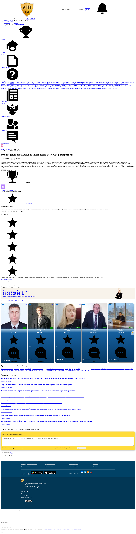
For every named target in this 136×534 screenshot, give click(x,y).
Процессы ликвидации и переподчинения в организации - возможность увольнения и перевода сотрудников (38, 391)
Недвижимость (118, 85)
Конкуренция (124, 84)
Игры (65, 84)
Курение (52, 85)
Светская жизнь (106, 86)
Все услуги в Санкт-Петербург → (10, 371)
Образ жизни (24, 86)
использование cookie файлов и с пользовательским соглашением (63, 529)
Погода (52, 86)
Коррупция (23, 85)
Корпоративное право (14, 85)
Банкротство (64, 82)
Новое (7, 23)
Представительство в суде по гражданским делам (15, 369)
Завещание (30, 84)
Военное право (83, 82)
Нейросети (125, 85)
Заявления (51, 84)
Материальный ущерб (61, 85)
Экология (91, 88)
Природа (83, 86)
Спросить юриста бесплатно (88, 9)
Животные (20, 84)
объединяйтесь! (49, 15)
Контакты (95, 464)
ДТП (11, 84)
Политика (57, 86)
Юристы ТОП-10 (8, 20)
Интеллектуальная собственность (98, 84)
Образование (31, 86)
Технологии (47, 88)
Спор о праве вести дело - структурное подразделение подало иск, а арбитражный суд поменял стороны (36, 384)
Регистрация (25, 300)
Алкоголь (38, 82)
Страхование (24, 88)
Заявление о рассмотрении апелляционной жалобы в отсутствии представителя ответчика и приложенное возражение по (42, 397)
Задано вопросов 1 (6, 149)
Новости (12, 86)
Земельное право (58, 84)
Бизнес (70, 82)
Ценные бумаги (79, 88)
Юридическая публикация (111, 88)
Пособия (62, 86)
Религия (100, 86)
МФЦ (101, 85)
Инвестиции (85, 84)
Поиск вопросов (49, 466)
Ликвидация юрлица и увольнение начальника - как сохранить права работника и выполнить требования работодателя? (43, 378)
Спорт (19, 88)
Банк (59, 82)
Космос (28, 85)
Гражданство (113, 82)
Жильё (25, 84)
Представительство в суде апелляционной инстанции (61, 370)
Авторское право (25, 82)
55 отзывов (28, 203)
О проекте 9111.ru (73, 466)
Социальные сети (12, 88)
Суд (38, 88)
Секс (115, 86)
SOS (5, 25)
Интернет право (111, 84)
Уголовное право (64, 88)
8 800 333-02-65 (60, 448)
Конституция (4, 85)
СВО (112, 86)
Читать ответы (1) (11, 170)
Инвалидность (78, 84)
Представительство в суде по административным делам (34, 369)
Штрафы (86, 88)
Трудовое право (55, 88)
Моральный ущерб (94, 85)
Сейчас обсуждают (9, 21)
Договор (122, 82)
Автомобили (4, 82)
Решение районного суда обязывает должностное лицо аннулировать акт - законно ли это (31, 403)
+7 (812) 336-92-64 (25, 495)
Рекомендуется (5, 183)
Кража (32, 85)
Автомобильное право (14, 82)
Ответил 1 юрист (5, 393)
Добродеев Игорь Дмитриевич (9, 190)
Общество (38, 86)
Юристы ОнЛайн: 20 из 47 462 (9, 300)
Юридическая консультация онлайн (47, 16)
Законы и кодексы (73, 464)
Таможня (41, 88)
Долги (126, 82)
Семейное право (121, 86)
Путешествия (90, 86)
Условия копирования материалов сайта (34, 489)
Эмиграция (97, 88)
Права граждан (69, 86)
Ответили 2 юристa (6, 406)
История (118, 84)
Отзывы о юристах (25, 466)
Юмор (102, 88)
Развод (96, 86)
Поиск (20, 300)
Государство (106, 82)
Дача (118, 82)
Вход (115, 9)
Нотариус (18, 86)
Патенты (47, 86)
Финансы (72, 88)
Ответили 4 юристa (6, 381)
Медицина (70, 85)
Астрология (54, 82)
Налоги (105, 85)
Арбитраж (44, 82)
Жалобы (14, 84)
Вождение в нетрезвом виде (95, 82)
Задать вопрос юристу (7, 279)
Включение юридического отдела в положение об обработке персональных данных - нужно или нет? (35, 415)
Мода (87, 85)
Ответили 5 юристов (6, 412)
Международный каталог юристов (29, 464)
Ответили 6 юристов (6, 387)
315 (12, 453)
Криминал (42, 85)
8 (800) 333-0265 (30, 19)
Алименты (33, 82)
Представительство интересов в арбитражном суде (118, 369)
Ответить (3, 170)
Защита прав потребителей (40, 84)
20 (10, 452)
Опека (43, 86)
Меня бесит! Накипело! (79, 85)
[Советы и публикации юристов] (27, 9)
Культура (47, 85)
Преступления (77, 86)
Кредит (36, 85)
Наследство (110, 85)
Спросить (14, 361)
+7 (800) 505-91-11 (25, 491)
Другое (7, 84)
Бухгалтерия (75, 82)
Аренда (49, 82)
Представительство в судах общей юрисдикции (66, 369)
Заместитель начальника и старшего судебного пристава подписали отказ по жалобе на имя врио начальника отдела (41, 409)
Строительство (32, 88)
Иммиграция (70, 84)
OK (2, 532)
